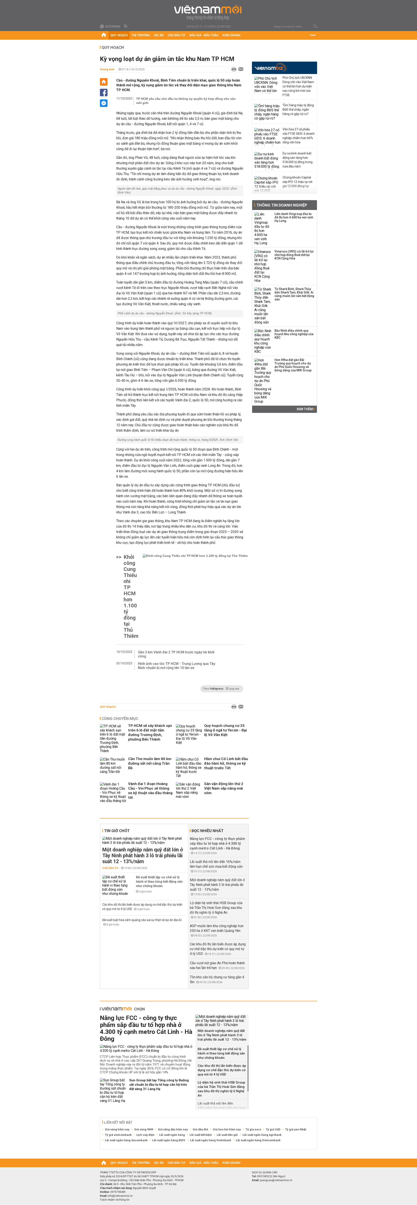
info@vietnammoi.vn (120, 1195)
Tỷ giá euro (253, 1129)
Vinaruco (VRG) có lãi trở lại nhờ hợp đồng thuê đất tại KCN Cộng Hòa (294, 255)
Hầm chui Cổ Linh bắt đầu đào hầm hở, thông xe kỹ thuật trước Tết (226, 763)
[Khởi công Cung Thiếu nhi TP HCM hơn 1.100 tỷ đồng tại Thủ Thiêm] (195, 596)
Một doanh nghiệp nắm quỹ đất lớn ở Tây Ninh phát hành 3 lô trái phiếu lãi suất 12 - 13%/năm (142, 855)
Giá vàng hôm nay (117, 1129)
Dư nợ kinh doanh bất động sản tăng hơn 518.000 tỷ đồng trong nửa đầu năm (298, 160)
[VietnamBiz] (270, 67)
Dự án (158, 35)
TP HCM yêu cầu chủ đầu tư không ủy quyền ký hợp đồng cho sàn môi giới (186, 101)
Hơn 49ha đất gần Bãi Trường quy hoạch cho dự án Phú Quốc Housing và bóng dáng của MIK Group (293, 365)
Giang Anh (107, 69)
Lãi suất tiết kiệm (201, 1134)
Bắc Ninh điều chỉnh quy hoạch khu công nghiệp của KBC (294, 334)
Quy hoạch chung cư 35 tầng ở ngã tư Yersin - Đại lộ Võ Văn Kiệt (225, 730)
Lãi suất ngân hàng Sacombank (126, 1140)
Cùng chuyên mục (120, 718)
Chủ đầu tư (176, 35)
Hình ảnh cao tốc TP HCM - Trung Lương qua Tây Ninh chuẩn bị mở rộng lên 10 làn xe (176, 666)
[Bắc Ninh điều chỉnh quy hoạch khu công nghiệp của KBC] (263, 341)
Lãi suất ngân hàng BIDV (168, 1140)
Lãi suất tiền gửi (227, 1134)
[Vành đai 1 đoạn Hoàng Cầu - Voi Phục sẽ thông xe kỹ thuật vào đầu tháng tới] (113, 792)
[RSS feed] (126, 26)
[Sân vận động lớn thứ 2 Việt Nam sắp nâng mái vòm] (189, 792)
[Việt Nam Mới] (208, 12)
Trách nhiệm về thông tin (114, 1199)
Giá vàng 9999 (143, 1129)
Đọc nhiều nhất (207, 830)
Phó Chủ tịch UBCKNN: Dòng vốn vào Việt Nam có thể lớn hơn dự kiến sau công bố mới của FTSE (298, 86)
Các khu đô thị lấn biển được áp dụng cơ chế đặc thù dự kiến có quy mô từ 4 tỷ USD (218, 949)
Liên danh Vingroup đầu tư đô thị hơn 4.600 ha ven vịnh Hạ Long (294, 217)
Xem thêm (305, 409)
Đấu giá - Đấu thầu (204, 35)
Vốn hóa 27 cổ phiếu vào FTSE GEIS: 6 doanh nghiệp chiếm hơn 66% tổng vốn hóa (299, 136)
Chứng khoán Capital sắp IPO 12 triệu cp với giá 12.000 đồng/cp (297, 182)
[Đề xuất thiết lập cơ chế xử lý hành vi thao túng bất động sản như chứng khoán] (115, 885)
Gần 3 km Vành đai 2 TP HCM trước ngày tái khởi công (176, 654)
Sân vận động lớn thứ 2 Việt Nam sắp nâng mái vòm (223, 788)
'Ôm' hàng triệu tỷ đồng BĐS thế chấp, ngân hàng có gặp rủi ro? (298, 109)
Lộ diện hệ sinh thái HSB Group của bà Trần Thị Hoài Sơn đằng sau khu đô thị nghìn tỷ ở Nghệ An (216, 908)
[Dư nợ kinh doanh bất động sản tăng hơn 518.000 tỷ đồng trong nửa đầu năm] (267, 160)
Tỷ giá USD (273, 1129)
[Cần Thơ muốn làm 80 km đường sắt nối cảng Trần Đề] (113, 767)
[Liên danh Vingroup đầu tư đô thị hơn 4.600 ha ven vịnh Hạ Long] (263, 228)
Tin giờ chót (117, 830)
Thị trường (141, 35)
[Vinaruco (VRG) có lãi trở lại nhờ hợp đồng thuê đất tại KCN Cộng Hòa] (263, 266)
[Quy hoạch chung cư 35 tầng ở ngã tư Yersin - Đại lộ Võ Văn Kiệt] (189, 738)
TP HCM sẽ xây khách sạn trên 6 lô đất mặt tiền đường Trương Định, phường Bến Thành (150, 732)
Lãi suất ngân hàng (172, 1134)
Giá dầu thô (200, 1129)
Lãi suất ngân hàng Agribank (262, 1134)
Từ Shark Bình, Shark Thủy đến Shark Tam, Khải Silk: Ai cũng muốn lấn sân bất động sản (294, 294)
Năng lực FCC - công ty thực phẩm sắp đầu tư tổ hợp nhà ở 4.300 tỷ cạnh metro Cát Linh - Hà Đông (217, 843)
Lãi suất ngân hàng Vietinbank (210, 1140)
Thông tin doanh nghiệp (281, 205)
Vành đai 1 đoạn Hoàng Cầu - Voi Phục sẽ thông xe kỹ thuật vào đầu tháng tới (150, 791)
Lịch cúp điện (145, 1134)
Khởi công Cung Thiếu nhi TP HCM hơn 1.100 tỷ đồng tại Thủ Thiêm (131, 596)
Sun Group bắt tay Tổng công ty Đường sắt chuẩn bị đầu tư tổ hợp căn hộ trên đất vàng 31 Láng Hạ (159, 1084)
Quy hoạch (119, 35)
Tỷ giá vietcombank (118, 1134)
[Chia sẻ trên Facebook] (104, 92)
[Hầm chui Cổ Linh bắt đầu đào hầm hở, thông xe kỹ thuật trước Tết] (189, 767)
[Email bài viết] (239, 69)
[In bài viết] (232, 69)
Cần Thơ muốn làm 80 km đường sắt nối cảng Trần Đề (149, 763)
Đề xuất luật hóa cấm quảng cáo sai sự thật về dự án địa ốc (142, 920)
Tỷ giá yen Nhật (295, 1129)
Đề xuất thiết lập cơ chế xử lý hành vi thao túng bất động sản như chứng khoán (159, 881)
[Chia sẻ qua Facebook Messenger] (104, 103)
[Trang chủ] (103, 35)
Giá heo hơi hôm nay (227, 1129)
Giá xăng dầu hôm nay (173, 1129)
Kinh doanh (231, 35)
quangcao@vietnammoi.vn (276, 1180)
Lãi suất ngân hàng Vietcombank (258, 1140)
